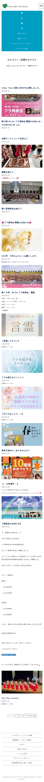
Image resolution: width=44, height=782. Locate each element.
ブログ (22, 744)
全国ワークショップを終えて (15, 139)
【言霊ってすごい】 (11, 341)
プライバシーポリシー (22, 758)
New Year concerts (10, 698)
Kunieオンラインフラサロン (22, 43)
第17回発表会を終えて (12, 209)
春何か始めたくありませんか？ (16, 450)
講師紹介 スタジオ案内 (22, 740)
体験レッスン (22, 38)
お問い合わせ (22, 33)
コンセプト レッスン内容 (22, 735)
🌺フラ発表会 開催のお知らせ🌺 (17, 222)
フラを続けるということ (13, 377)
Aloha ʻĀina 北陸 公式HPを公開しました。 (21, 88)
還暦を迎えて (8, 172)
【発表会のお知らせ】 (12, 524)
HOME (8, 65)
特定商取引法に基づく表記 (22, 763)
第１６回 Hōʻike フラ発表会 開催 (18, 292)
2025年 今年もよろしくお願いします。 (20, 256)
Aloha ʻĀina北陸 (22, 48)
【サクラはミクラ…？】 (13, 414)
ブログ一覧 (15, 65)
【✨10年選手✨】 (10, 484)
